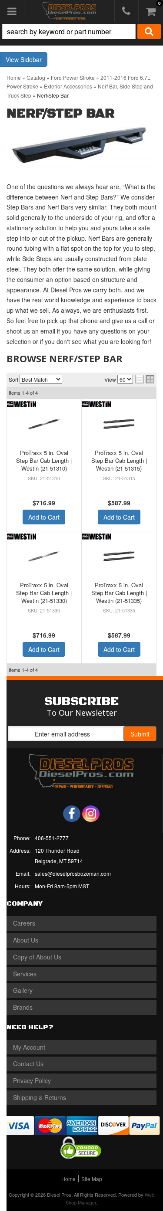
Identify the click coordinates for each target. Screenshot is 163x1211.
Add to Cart (44, 517)
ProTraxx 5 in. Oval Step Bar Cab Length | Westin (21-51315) (119, 460)
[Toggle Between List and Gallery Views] (144, 379)
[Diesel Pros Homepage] (69, 11)
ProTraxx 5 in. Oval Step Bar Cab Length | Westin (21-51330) (44, 593)
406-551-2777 (52, 837)
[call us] (126, 11)
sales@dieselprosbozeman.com (73, 873)
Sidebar (31, 59)
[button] (81, 31)
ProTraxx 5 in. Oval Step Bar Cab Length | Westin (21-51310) (44, 460)
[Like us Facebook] (71, 813)
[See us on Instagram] (91, 813)
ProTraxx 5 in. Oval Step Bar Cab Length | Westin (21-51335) (119, 593)
